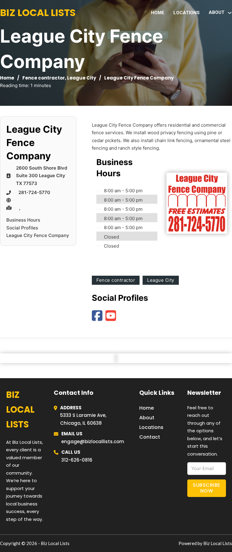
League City (81, 78)
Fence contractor (43, 78)
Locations (186, 12)
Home (157, 12)
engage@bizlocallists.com (92, 441)
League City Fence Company (37, 235)
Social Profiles (22, 228)
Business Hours (23, 220)
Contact (149, 436)
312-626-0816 (76, 460)
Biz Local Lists (38, 12)
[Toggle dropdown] (229, 13)
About (146, 417)
